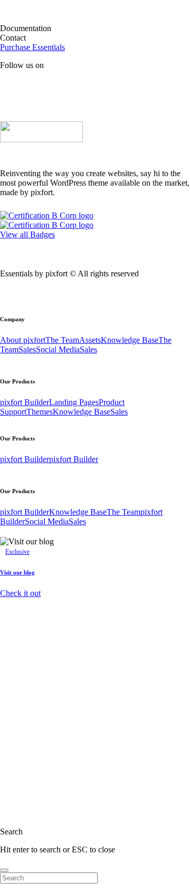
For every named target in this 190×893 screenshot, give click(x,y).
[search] (4, 870)
